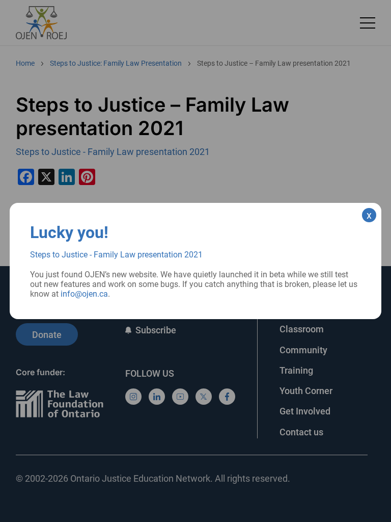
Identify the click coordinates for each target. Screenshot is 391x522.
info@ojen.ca (84, 294)
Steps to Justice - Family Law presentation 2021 (116, 254)
